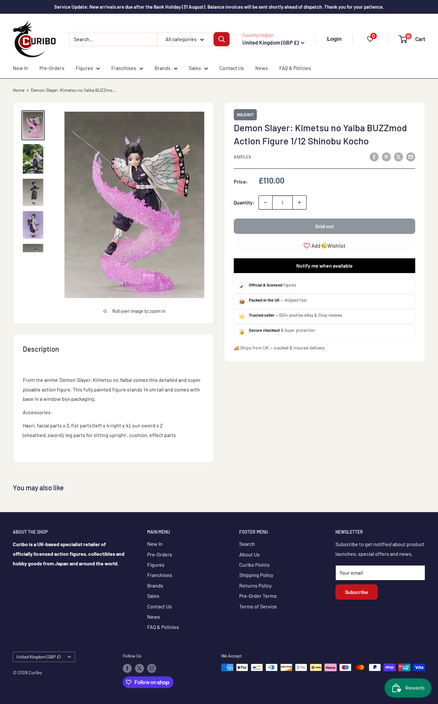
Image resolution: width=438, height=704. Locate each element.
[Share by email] (410, 156)
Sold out (324, 226)
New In (20, 68)
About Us (249, 554)
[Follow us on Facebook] (127, 668)
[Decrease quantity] (265, 202)
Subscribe (356, 592)
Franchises (123, 68)
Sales (195, 68)
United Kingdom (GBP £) (38, 656)
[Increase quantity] (299, 202)
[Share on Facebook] (374, 156)
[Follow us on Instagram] (151, 668)
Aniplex (242, 157)
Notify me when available (324, 265)
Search (247, 544)
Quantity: (244, 202)
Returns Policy (255, 585)
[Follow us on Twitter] (139, 668)
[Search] (222, 39)
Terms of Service (258, 606)
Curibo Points (254, 565)
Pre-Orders (51, 68)
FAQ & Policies (295, 68)
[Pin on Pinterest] (386, 156)
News (261, 68)
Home (18, 90)
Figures (84, 68)
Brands (163, 68)
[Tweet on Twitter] (398, 156)
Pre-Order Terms (258, 596)
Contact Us (231, 68)
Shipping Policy (256, 575)
